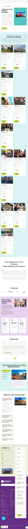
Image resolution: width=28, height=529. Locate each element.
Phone (18, 464)
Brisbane (11, 496)
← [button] (12, 358)
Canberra (11, 494)
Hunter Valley (11, 501)
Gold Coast (11, 506)
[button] (4, 527)
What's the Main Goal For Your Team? (20, 487)
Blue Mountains (12, 505)
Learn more (4, 64)
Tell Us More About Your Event (20, 492)
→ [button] (15, 358)
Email (17, 460)
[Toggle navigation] (22, 1)
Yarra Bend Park (4, 376)
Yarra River (3, 378)
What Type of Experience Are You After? (20, 483)
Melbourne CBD (4, 370)
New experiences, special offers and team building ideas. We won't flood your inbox (20, 503)
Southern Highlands (12, 500)
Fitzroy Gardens (4, 374)
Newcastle (11, 495)
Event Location (19, 471)
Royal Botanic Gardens (5, 372)
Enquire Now (4, 28)
